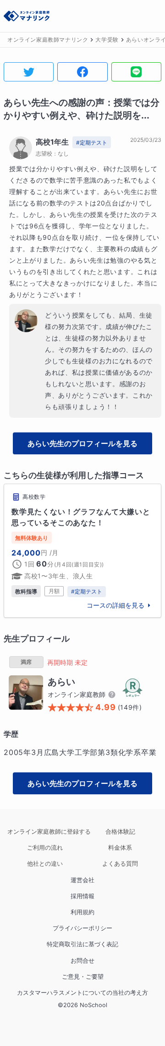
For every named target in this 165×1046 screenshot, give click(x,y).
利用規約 (82, 912)
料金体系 (120, 847)
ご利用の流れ (45, 847)
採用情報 (82, 896)
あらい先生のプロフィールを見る (83, 443)
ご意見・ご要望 (83, 976)
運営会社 (82, 880)
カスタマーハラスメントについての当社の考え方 (82, 992)
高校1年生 (52, 141)
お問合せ (82, 960)
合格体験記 (120, 831)
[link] (82, 551)
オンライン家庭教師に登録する (44, 831)
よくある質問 (120, 863)
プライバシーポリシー (82, 928)
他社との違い (45, 863)
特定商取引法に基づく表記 (82, 944)
